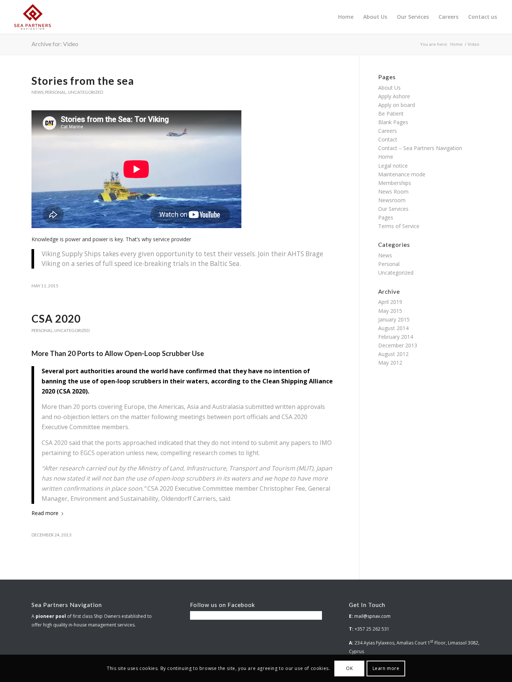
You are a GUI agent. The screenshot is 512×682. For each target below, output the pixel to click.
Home (385, 156)
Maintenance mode (401, 174)
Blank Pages (393, 122)
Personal (55, 92)
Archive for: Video (54, 43)
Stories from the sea (82, 80)
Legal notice (393, 165)
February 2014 (395, 336)
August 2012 (393, 354)
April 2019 (390, 301)
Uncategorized (85, 92)
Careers (387, 130)
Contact (387, 139)
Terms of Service (398, 226)
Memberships (394, 182)
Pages (385, 217)
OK (349, 668)
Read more (44, 513)
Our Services (393, 208)
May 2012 (390, 362)
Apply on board (396, 104)
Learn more (386, 668)
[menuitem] (345, 17)
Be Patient (391, 113)
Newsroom (392, 200)
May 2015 (390, 310)
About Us (389, 87)
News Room (393, 191)
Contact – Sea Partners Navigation (420, 148)
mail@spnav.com (372, 616)
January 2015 (394, 319)
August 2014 (393, 328)
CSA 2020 (56, 318)
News (37, 92)
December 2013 (397, 345)
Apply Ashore (394, 96)
